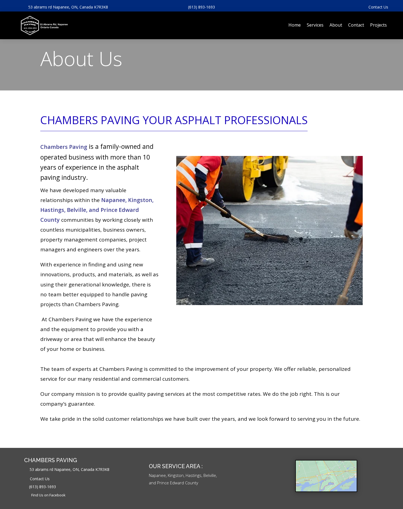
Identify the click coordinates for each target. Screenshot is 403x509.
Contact (356, 25)
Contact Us (378, 7)
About (336, 25)
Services (315, 25)
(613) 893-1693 (201, 7)
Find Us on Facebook (48, 495)
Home (294, 25)
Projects (378, 25)
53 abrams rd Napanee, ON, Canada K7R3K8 (68, 7)
